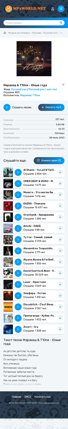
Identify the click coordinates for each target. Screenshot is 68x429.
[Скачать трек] (60, 172)
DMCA (28, 396)
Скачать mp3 (53, 107)
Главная (16, 396)
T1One (36, 95)
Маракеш (26, 95)
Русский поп (19, 89)
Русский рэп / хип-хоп (43, 89)
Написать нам (43, 396)
